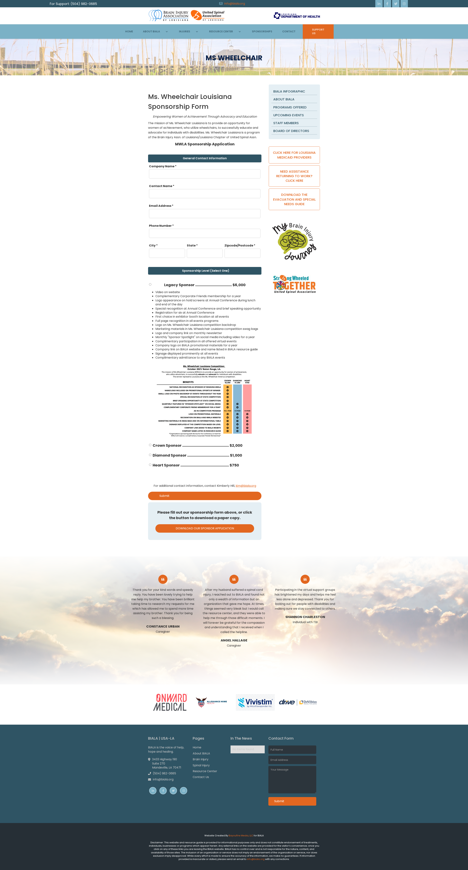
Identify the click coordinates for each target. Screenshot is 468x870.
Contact (288, 31)
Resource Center (205, 771)
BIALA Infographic (289, 91)
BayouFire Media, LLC (241, 835)
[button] (156, 31)
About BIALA (284, 99)
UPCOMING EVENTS (288, 115)
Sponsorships (262, 31)
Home (129, 31)
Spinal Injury (201, 765)
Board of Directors (291, 131)
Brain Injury (200, 759)
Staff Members (286, 123)
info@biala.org (234, 3)
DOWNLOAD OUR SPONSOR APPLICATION (205, 528)
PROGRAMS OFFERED (290, 107)
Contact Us (201, 777)
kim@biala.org (246, 486)
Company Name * (163, 166)
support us (318, 31)
